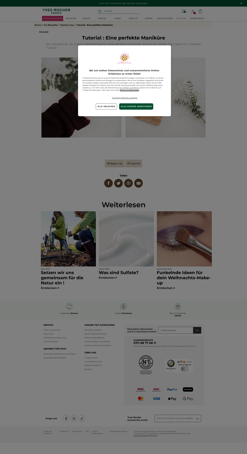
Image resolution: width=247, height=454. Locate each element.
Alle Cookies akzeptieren (136, 106)
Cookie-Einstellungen (124, 98)
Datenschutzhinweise (129, 90)
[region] (124, 80)
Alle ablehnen (106, 106)
